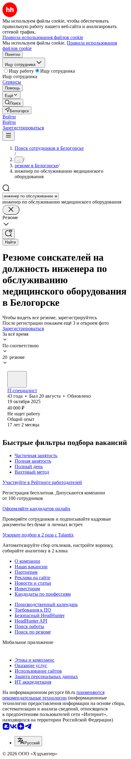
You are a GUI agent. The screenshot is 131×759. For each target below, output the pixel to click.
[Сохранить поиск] (8, 234)
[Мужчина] (17, 379)
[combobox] (30, 196)
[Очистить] (10, 210)
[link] (12, 103)
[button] (9, 116)
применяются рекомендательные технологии (53, 695)
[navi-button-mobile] (8, 136)
